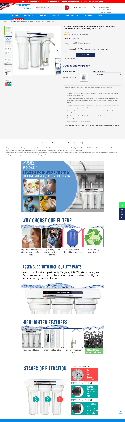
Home (5, 22)
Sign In (78, 7)
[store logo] (17, 7)
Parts (108, 16)
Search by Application (77, 16)
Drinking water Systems (77, 88)
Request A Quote (18, 19)
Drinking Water (30, 16)
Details (44, 143)
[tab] (44, 143)
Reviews (71, 143)
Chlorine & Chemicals (106, 88)
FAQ (81, 143)
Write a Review (84, 35)
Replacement (95, 16)
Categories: (67, 88)
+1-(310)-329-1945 (108, 10)
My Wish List (92, 7)
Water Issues (59, 16)
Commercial (45, 16)
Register (85, 7)
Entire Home (15, 16)
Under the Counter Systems (92, 88)
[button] (16, 62)
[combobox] (50, 8)
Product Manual (57, 143)
